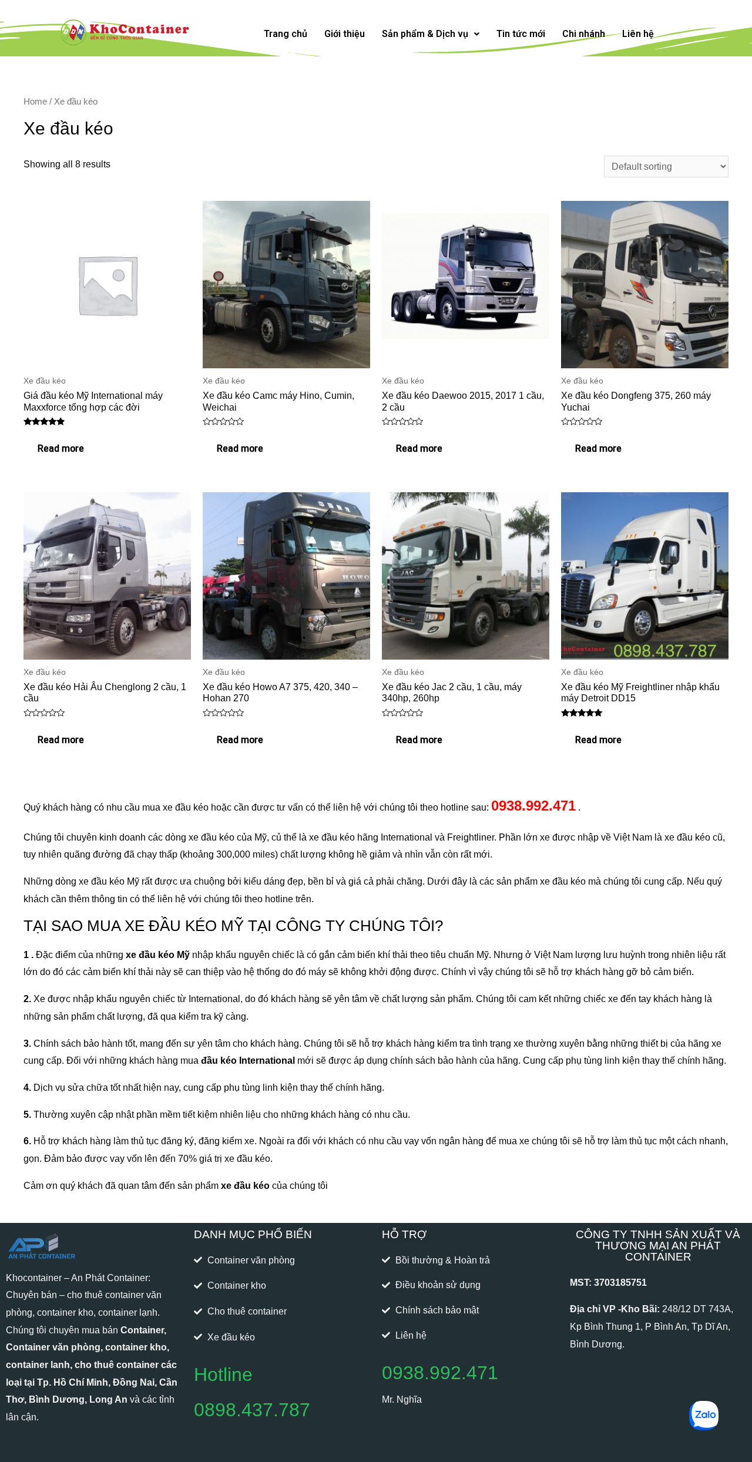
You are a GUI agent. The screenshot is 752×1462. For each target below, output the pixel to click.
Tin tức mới (520, 33)
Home (35, 101)
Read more (61, 449)
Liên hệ (638, 33)
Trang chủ (285, 33)
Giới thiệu (344, 33)
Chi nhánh (583, 33)
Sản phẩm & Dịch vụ (425, 33)
